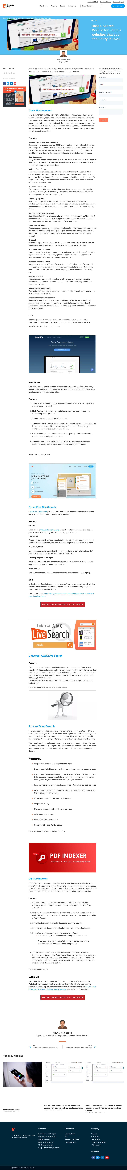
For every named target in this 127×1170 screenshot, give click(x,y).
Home (5, 18)
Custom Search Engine (49, 530)
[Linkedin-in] (102, 1157)
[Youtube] (107, 1157)
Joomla (95, 20)
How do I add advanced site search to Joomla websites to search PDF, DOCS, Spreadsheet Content (103, 1108)
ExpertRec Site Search (38, 512)
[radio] (4, 73)
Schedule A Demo (105, 2)
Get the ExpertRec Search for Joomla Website (62, 604)
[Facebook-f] (93, 1157)
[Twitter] (98, 1157)
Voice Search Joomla (11, 1110)
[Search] (100, 6)
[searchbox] (89, 6)
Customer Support (118, 2)
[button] (98, 6)
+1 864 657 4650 (93, 2)
